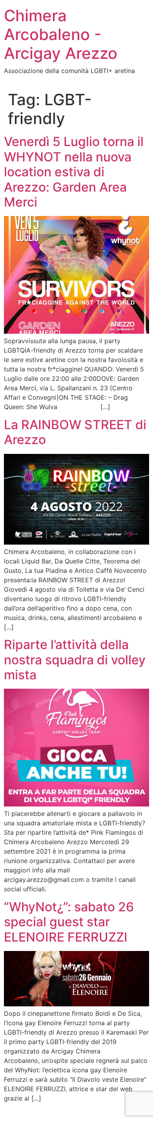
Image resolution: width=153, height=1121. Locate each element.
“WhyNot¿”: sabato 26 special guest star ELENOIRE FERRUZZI (69, 922)
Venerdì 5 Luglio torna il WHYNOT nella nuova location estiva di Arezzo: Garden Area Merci (74, 172)
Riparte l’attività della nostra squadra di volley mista (75, 659)
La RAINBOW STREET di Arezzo (75, 432)
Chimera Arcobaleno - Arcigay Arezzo (60, 34)
